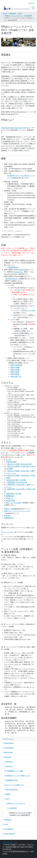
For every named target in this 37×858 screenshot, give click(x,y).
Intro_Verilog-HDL (12, 789)
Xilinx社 (22, 269)
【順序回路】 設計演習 (13, 494)
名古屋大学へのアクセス (15, 175)
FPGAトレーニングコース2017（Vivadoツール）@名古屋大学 (20, 814)
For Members (8, 829)
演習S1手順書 (15, 370)
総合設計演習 (10, 500)
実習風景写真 (8, 518)
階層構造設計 (10, 496)
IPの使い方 (9, 498)
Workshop (7, 820)
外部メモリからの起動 (13, 503)
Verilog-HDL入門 (15, 376)
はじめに (9, 459)
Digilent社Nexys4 (11, 279)
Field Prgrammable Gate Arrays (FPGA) (14, 128)
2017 (20, 13)
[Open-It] (16, 8)
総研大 (8, 794)
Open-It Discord (9, 833)
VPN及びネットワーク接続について (18, 775)
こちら (31, 333)
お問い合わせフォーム (10, 842)
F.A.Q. (6, 824)
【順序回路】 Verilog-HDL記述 (17, 482)
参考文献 (7, 516)
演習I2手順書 (14, 374)
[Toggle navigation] (33, 8)
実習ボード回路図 (10, 509)
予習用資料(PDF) (13, 267)
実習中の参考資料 (16, 365)
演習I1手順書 (14, 372)
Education (12, 13)
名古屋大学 (28, 16)
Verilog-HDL (19, 272)
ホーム (5, 13)
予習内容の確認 (11, 462)
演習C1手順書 (15, 367)
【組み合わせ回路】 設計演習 (16, 480)
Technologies (9, 748)
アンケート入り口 (7, 532)
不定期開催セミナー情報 (14, 771)
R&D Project (8, 752)
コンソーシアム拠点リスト (15, 785)
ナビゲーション (8, 739)
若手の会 (9, 766)
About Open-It (9, 743)
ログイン (32, 3)
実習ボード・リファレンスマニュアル (17, 511)
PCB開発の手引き (12, 780)
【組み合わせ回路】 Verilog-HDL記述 (19, 464)
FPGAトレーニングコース (13, 16)
